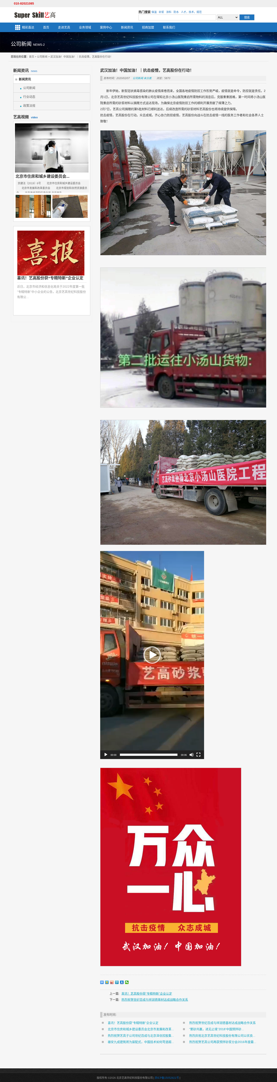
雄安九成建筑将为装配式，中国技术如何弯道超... (141, 1042)
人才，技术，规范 (191, 12)
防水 (176, 12)
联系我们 (169, 27)
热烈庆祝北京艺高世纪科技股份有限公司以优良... (222, 1035)
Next (83, 272)
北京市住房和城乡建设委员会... (42, 176)
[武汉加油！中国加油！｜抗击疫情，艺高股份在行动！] (52, 253)
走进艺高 (64, 27)
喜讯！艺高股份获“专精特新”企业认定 (146, 993)
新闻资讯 (127, 27)
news (25, 70)
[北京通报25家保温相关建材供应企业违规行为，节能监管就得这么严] (33, 206)
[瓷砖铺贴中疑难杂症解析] (70, 206)
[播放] (106, 755)
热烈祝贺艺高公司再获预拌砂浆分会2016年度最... (222, 1042)
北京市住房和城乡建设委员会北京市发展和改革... (141, 1029)
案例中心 (106, 27)
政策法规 (29, 105)
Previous (20, 272)
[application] (152, 655)
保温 (154, 12)
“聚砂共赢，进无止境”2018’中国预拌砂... (216, 1029)
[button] (152, 655)
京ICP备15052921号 (167, 1077)
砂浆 (161, 12)
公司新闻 (42, 56)
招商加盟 (148, 27)
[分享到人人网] (122, 982)
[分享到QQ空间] (107, 982)
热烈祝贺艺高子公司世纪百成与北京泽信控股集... (141, 1035)
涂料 (168, 12)
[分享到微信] (127, 982)
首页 (46, 27)
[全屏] (198, 755)
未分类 (147, 78)
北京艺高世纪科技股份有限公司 (35, 15)
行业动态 (29, 96)
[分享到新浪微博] (112, 982)
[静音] (191, 755)
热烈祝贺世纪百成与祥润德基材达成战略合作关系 (154, 999)
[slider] (148, 755)
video (25, 117)
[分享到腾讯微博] (117, 982)
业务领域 (85, 27)
